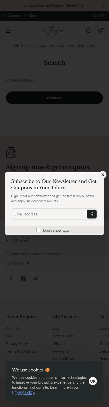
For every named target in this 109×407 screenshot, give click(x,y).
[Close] (102, 175)
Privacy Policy (23, 392)
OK (93, 381)
